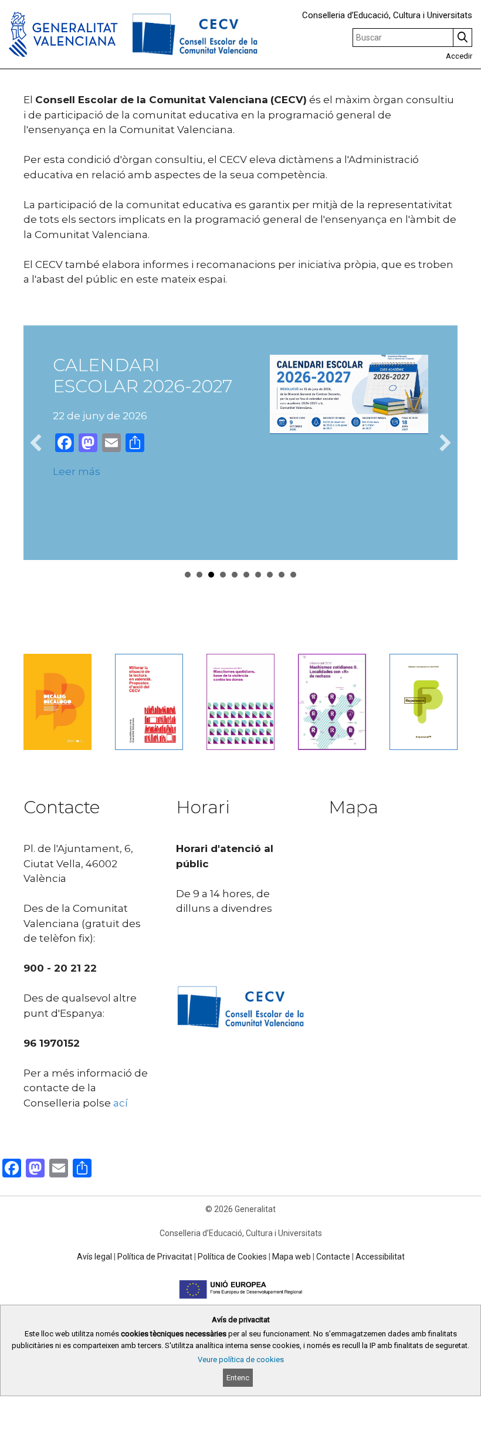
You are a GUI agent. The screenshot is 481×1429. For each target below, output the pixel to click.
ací (120, 1103)
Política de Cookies (232, 1256)
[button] (35, 442)
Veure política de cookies (241, 1359)
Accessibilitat (380, 1256)
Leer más (76, 471)
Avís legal (94, 1256)
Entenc (237, 1377)
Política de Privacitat (154, 1256)
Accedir (459, 56)
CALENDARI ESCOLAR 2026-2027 (142, 375)
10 (293, 575)
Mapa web (291, 1256)
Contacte (333, 1256)
